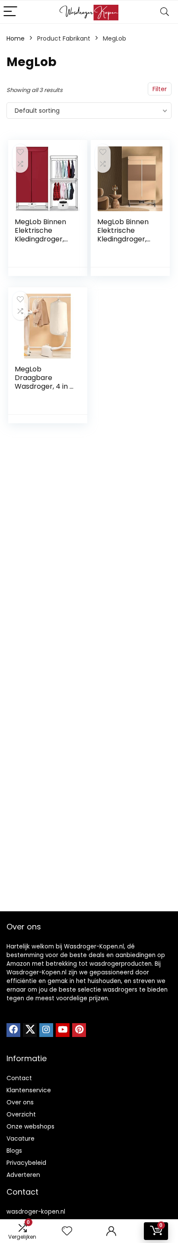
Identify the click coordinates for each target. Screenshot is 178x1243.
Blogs (14, 1150)
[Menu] (10, 11)
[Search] (164, 11)
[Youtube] (63, 1030)
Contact (19, 1078)
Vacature (20, 1138)
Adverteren (23, 1174)
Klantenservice (28, 1090)
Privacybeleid (26, 1162)
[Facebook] (13, 1030)
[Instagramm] (46, 1030)
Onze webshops (30, 1126)
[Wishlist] (67, 1231)
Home (15, 38)
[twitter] (30, 1030)
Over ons (20, 1102)
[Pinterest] (79, 1030)
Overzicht (21, 1114)
